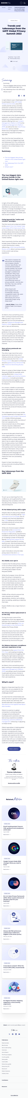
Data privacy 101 (5, 1066)
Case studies (5, 1061)
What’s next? (7, 92)
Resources (4, 1086)
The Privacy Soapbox (7, 1054)
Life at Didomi (5, 1052)
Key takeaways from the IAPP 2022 (14, 89)
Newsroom (4, 1068)
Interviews (4, 1050)
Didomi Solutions (6, 1071)
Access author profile (14, 783)
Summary (6, 83)
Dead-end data (5, 1043)
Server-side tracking (6, 1047)
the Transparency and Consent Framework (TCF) (14, 416)
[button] (24, 3)
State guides (5, 1059)
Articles (3, 7)
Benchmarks (5, 1045)
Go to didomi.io (14, 1095)
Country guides (5, 1057)
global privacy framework (15, 362)
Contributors (5, 1080)
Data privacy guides (6, 1064)
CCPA (6, 520)
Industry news (10, 8)
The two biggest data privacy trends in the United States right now (14, 86)
